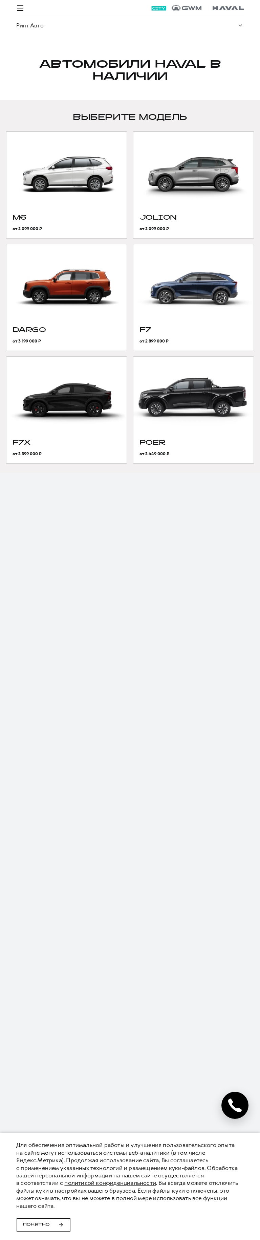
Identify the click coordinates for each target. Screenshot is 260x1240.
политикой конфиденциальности (110, 1183)
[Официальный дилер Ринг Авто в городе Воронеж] (208, 8)
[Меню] (20, 8)
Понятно (36, 1224)
